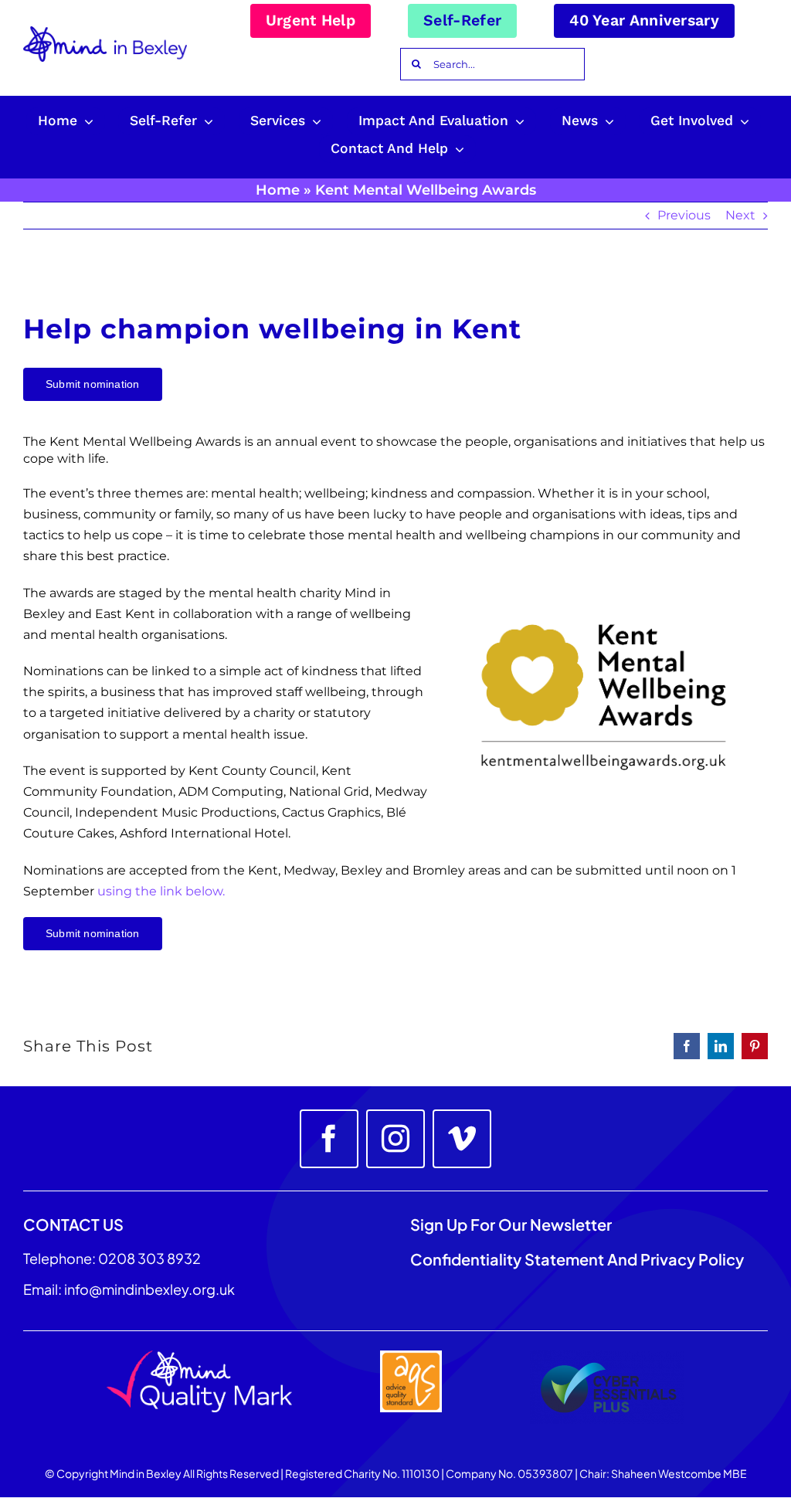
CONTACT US (73, 1224)
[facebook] (329, 1138)
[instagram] (395, 1138)
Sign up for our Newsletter (512, 1224)
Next (740, 215)
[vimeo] (462, 1138)
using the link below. (161, 891)
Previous (684, 215)
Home (278, 190)
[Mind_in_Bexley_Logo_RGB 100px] (105, 32)
